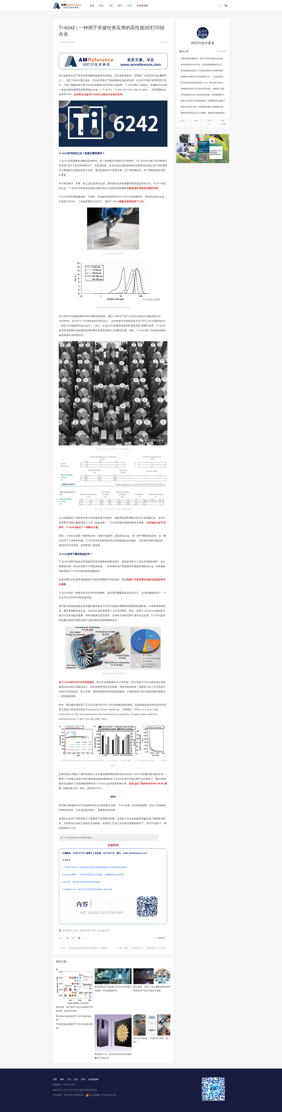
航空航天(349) (70, 930)
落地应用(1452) (87, 930)
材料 (101, 5)
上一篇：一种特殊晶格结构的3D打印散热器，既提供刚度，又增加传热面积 (86, 947)
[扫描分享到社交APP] (67, 938)
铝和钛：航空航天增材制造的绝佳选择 (82, 881)
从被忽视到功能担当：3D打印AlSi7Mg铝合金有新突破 (203, 58)
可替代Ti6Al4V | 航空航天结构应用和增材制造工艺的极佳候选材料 (95, 867)
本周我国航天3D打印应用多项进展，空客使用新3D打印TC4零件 (203, 94)
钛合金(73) (104, 930)
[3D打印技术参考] (202, 33)
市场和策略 (142, 5)
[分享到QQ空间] (85, 938)
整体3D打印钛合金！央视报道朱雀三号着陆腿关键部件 (203, 106)
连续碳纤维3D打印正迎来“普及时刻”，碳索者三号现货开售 (203, 88)
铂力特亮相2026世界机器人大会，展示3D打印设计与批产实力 (203, 82)
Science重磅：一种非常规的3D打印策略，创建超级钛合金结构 (94, 874)
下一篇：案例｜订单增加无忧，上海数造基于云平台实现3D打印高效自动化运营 (141, 947)
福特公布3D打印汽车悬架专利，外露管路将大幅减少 (203, 100)
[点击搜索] (220, 5)
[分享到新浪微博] (73, 938)
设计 (120, 5)
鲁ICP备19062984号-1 (74, 1094)
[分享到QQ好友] (79, 938)
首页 (91, 5)
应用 (129, 5)
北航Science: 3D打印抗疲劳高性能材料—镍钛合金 (88, 889)
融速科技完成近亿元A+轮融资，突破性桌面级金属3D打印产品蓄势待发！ (203, 112)
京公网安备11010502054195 (102, 1094)
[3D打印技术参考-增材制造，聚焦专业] (70, 5)
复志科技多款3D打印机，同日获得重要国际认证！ (202, 64)
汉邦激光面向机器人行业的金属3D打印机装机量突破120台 (203, 70)
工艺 (110, 5)
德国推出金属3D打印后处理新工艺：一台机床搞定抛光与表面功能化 (203, 76)
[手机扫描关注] (226, 5)
